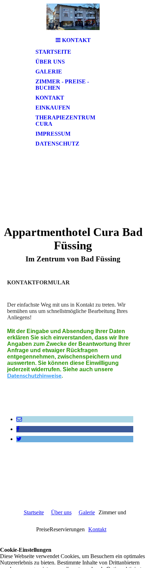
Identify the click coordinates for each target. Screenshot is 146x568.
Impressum (53, 134)
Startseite (53, 52)
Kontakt (49, 98)
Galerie (48, 72)
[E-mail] (19, 419)
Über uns (50, 62)
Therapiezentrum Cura (65, 120)
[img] (73, 17)
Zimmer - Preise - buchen (62, 84)
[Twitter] (19, 439)
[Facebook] (17, 429)
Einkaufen (52, 108)
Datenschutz (57, 144)
